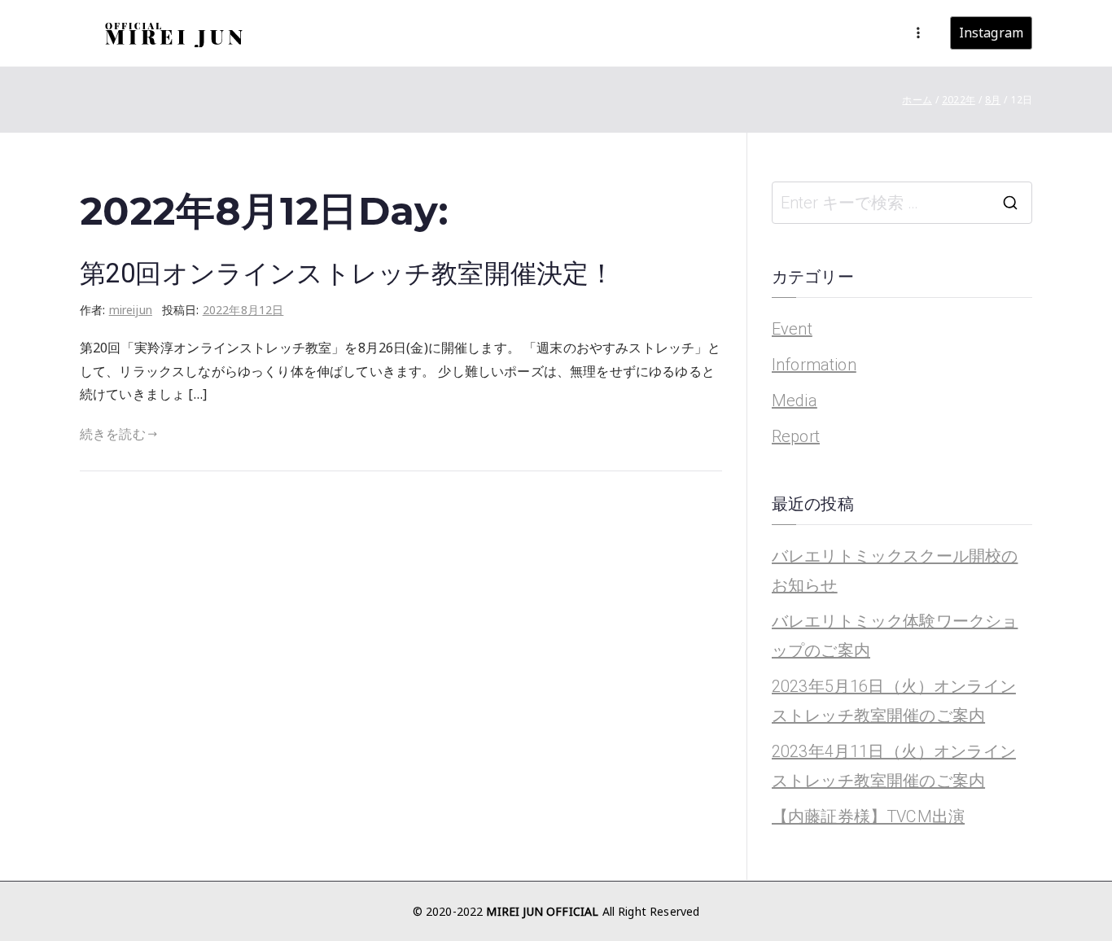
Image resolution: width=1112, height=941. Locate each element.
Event (792, 329)
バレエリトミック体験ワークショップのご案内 (895, 635)
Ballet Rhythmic (775, 32)
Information (814, 364)
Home (586, 32)
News (640, 32)
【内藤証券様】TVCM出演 (868, 816)
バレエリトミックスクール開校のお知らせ (895, 570)
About (692, 32)
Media (794, 400)
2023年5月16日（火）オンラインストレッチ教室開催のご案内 (894, 700)
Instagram (991, 33)
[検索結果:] (902, 202)
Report (796, 436)
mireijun (130, 309)
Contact (864, 32)
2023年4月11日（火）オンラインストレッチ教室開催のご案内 (894, 766)
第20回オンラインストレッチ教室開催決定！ (347, 273)
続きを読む (113, 434)
